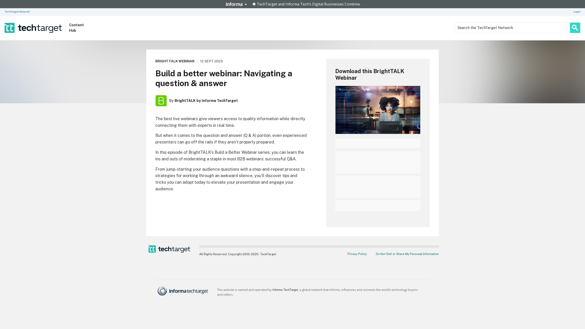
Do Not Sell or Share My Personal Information (407, 254)
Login (576, 11)
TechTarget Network (17, 11)
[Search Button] (575, 28)
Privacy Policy (357, 254)
